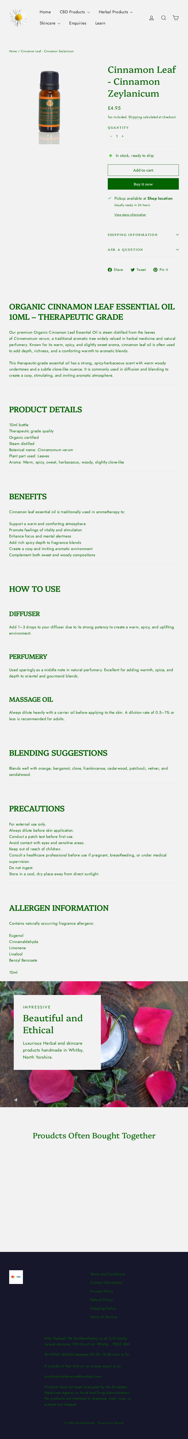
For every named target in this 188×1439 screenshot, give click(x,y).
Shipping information (133, 234)
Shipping (135, 117)
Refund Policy (101, 1299)
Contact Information (106, 1282)
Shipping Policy (103, 1308)
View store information (130, 214)
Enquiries (77, 23)
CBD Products (73, 12)
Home (45, 12)
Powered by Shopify (111, 1423)
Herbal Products (114, 12)
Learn (100, 23)
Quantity (118, 127)
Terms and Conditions (107, 1274)
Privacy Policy (101, 1291)
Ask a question (125, 249)
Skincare (48, 23)
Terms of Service (103, 1316)
